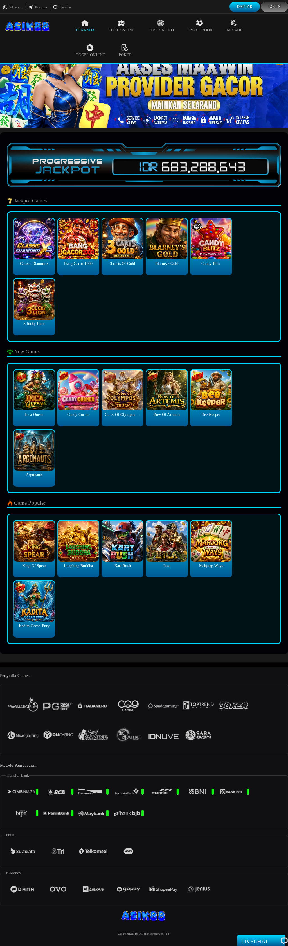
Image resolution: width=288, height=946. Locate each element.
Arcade (234, 30)
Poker (125, 55)
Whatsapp (15, 7)
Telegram (40, 7)
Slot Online (121, 30)
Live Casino (161, 30)
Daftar (245, 6)
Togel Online (90, 55)
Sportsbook (200, 30)
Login (274, 6)
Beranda (85, 30)
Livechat (64, 7)
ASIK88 (132, 933)
